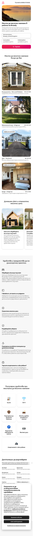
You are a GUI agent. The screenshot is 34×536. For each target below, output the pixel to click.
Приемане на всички (16, 517)
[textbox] (9, 42)
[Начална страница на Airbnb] (3, 2)
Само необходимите (16, 521)
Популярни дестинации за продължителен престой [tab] (16, 463)
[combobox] (16, 36)
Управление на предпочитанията (16, 525)
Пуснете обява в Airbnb (22, 2)
